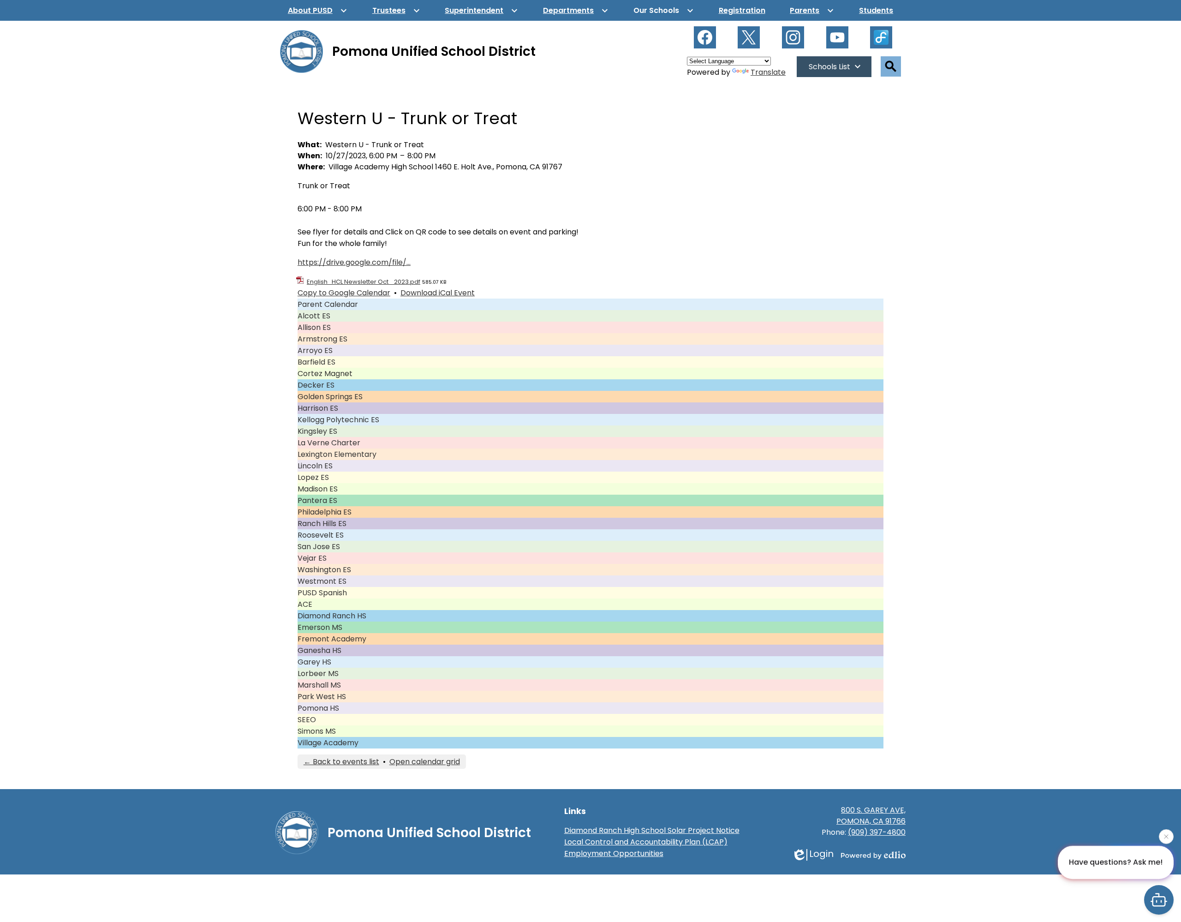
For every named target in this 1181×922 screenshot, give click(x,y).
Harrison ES (318, 408)
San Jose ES (319, 546)
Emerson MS (320, 627)
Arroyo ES (315, 350)
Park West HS (322, 696)
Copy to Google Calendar (344, 292)
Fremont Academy (332, 639)
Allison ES (314, 327)
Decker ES (316, 385)
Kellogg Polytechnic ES (338, 419)
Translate (768, 72)
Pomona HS (318, 708)
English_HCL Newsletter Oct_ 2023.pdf (363, 281)
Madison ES (318, 489)
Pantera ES (317, 500)
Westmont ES (322, 581)
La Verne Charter (329, 442)
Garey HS (314, 662)
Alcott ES (314, 316)
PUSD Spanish (322, 592)
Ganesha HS (319, 650)
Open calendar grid (424, 761)
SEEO (307, 719)
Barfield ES (316, 362)
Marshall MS (319, 685)
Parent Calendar (328, 304)
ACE (305, 604)
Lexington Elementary (337, 454)
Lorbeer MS (318, 673)
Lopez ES (313, 477)
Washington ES (324, 569)
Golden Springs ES (330, 396)
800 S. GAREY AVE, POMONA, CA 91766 (871, 815)
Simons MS (317, 731)
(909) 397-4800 (877, 832)
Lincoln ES (315, 466)
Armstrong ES (322, 339)
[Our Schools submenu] (664, 10)
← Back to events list (341, 761)
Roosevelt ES (321, 535)
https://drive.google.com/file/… (354, 262)
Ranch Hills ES (322, 523)
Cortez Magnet (325, 373)
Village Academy (328, 742)
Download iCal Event (437, 292)
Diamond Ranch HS (332, 616)
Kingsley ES (317, 431)
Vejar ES (312, 558)
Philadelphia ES (325, 512)
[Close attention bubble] (1166, 835)
